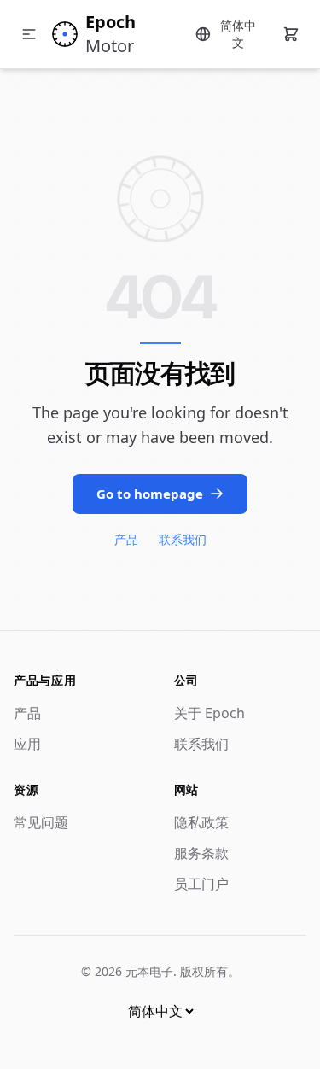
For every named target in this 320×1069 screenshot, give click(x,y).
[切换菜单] (29, 34)
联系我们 (183, 539)
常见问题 (41, 822)
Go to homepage (149, 493)
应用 (27, 743)
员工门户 (201, 883)
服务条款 (201, 853)
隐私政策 (201, 822)
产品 (126, 539)
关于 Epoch (209, 713)
